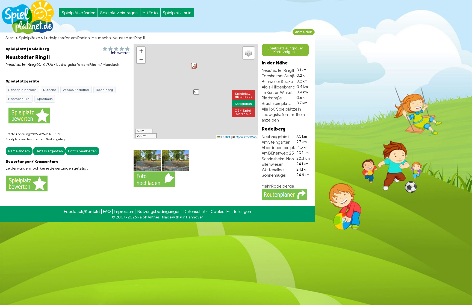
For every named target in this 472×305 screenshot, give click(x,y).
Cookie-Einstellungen (231, 211)
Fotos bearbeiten (82, 151)
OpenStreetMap (246, 137)
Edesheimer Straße (279, 75)
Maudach (100, 37)
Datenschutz (196, 211)
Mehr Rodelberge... (279, 185)
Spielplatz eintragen (119, 12)
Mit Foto (150, 12)
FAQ (107, 211)
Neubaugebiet (275, 136)
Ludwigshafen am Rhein (65, 37)
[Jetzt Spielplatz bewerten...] (29, 115)
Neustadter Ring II (129, 37)
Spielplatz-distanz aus (243, 94)
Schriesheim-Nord (279, 158)
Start (10, 37)
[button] (196, 92)
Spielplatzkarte (177, 12)
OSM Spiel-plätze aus (243, 111)
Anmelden (303, 32)
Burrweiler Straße (277, 81)
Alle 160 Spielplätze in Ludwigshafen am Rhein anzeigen (283, 114)
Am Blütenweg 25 (278, 152)
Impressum (124, 211)
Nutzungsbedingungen (159, 211)
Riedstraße (272, 97)
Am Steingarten (276, 142)
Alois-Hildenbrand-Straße (285, 86)
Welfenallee (273, 169)
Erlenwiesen (273, 164)
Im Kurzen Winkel (277, 92)
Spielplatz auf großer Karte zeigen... (285, 50)
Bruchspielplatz (276, 103)
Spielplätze (29, 37)
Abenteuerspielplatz (281, 147)
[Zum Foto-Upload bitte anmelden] (154, 178)
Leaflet (225, 137)
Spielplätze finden (78, 12)
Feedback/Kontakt (82, 211)
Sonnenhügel (274, 175)
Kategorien (243, 103)
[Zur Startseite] (28, 17)
